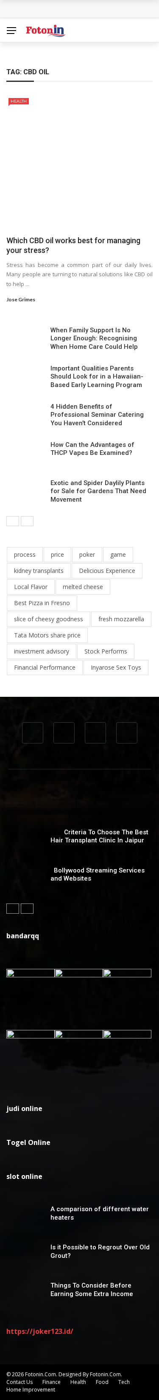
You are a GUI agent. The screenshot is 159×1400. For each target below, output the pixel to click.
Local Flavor (30, 587)
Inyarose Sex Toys (116, 667)
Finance (51, 1382)
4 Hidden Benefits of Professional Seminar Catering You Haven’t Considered (97, 415)
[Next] (27, 521)
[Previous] (12, 521)
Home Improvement (30, 1389)
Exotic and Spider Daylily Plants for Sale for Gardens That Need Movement (98, 491)
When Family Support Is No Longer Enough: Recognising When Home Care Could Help (94, 338)
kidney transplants (39, 571)
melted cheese (83, 587)
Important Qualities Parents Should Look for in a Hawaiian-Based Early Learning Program (96, 377)
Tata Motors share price (47, 635)
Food (102, 1382)
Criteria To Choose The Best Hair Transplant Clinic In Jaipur (99, 836)
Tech (124, 1382)
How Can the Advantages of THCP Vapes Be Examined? (92, 449)
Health (19, 101)
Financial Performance (44, 667)
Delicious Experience (107, 571)
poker (87, 554)
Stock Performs (105, 651)
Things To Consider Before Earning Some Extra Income (91, 1290)
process (25, 554)
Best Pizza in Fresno (42, 603)
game (118, 554)
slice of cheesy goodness (48, 619)
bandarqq (22, 935)
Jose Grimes (20, 299)
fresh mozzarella (121, 619)
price (57, 554)
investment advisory (41, 651)
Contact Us (19, 1382)
